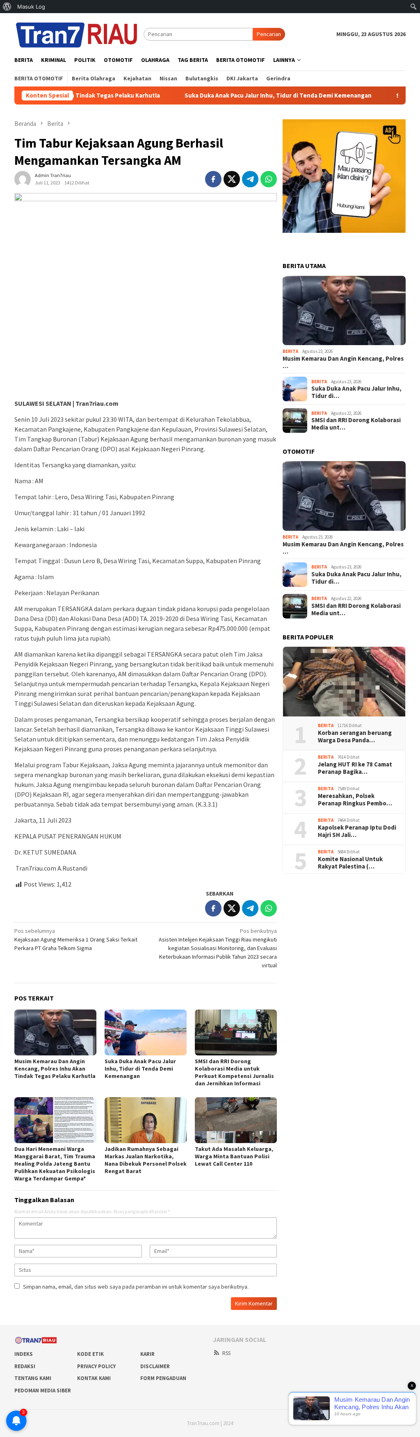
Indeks (23, 1354)
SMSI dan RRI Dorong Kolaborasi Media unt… (356, 423)
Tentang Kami (32, 1378)
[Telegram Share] (250, 179)
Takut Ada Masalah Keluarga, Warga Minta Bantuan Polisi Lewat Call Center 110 (234, 1156)
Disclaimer (155, 1366)
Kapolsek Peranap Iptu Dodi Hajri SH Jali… (357, 831)
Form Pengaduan (163, 1378)
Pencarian (269, 34)
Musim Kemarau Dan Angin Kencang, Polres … (343, 362)
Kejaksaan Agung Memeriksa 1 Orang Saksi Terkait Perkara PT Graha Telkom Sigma (75, 939)
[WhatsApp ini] (268, 179)
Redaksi (24, 1366)
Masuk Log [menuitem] (31, 6)
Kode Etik (90, 1354)
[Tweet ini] (232, 179)
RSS (226, 1353)
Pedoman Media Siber (42, 1390)
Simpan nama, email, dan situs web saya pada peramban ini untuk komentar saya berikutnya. (136, 1286)
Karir (147, 1354)
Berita (290, 351)
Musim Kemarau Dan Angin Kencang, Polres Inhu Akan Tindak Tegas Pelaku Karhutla (55, 1068)
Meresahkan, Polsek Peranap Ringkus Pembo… (355, 799)
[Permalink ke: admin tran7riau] (22, 178)
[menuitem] (7, 6)
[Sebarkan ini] (213, 179)
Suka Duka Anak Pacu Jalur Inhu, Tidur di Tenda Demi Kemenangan (237, 95)
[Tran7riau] (79, 33)
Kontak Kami (94, 1378)
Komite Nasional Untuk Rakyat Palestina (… (350, 862)
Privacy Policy (96, 1366)
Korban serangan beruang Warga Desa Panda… (355, 736)
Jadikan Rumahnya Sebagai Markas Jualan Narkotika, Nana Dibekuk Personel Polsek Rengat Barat (146, 1160)
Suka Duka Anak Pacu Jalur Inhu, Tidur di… (356, 392)
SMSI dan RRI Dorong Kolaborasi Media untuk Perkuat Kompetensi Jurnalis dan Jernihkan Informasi (234, 1072)
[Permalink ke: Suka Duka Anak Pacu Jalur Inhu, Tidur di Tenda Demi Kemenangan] (146, 1032)
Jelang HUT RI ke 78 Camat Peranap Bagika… (355, 768)
